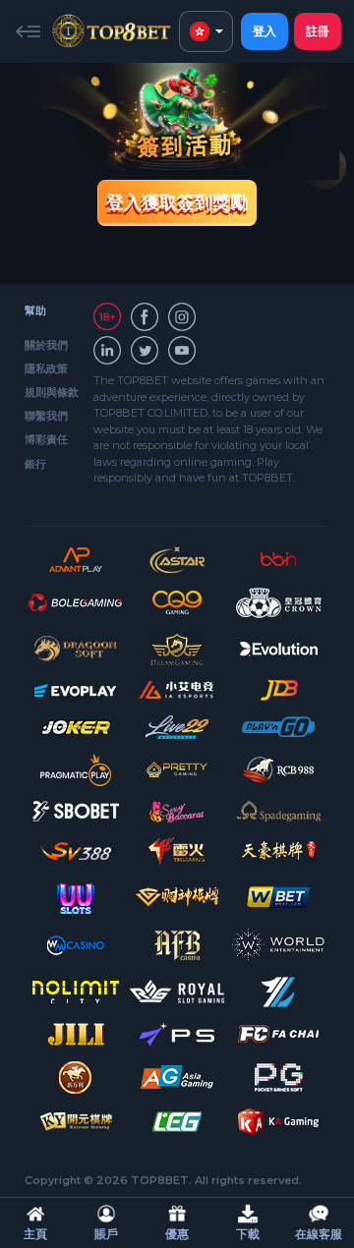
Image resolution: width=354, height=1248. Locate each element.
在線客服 (318, 1233)
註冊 (317, 31)
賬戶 (106, 1233)
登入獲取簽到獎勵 (177, 202)
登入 (264, 31)
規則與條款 (52, 392)
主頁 (35, 1233)
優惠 (177, 1233)
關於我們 (46, 345)
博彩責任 (46, 439)
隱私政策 (46, 368)
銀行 (35, 464)
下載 (248, 1233)
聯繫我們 (46, 416)
